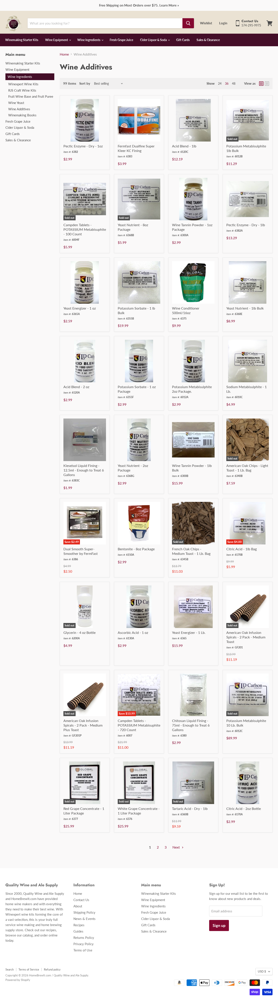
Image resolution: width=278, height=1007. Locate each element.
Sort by (76, 83)
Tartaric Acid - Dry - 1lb (190, 808)
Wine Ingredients (89, 40)
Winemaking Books (22, 115)
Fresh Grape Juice (121, 40)
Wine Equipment (57, 40)
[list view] (267, 83)
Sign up (219, 925)
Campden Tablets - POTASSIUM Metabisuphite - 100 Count (84, 229)
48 (233, 83)
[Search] (188, 23)
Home (64, 54)
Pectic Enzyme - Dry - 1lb (245, 225)
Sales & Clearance (208, 40)
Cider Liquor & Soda (153, 40)
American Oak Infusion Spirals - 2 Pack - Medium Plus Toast (83, 725)
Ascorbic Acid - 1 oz (133, 632)
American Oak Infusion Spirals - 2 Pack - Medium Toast (245, 637)
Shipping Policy (84, 912)
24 (220, 83)
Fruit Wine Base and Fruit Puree (30, 96)
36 (226, 83)
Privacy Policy (83, 944)
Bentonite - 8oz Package (136, 549)
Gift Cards (183, 40)
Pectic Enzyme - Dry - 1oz (83, 146)
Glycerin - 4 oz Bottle (79, 632)
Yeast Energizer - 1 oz (79, 308)
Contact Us (81, 900)
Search (9, 969)
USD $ (262, 971)
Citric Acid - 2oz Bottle (243, 808)
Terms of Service (28, 969)
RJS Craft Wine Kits (22, 90)
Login (223, 23)
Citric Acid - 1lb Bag (241, 549)
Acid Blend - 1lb (184, 146)
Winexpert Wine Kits (23, 84)
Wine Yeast (16, 103)
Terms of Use (82, 950)
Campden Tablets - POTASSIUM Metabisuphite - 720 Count (139, 725)
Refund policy (52, 969)
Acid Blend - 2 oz (76, 387)
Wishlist (206, 23)
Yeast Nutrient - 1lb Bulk (245, 308)
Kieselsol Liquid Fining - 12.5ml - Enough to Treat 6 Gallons (83, 470)
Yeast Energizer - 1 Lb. (188, 632)
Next (176, 847)
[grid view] (261, 83)
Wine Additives (19, 109)
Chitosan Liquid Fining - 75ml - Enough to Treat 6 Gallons (191, 725)
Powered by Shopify (17, 980)
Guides (78, 931)
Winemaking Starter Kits (21, 40)
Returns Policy (83, 937)
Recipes (78, 925)
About (77, 906)
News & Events (84, 919)
